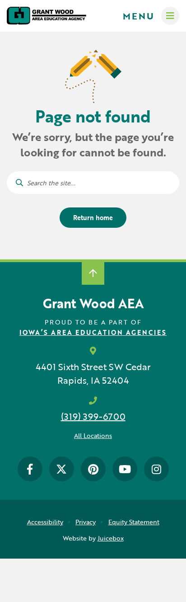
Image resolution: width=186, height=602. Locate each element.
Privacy (85, 522)
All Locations (93, 435)
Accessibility (45, 522)
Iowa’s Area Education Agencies (93, 332)
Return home (93, 217)
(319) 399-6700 (93, 416)
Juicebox (111, 538)
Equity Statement (133, 522)
